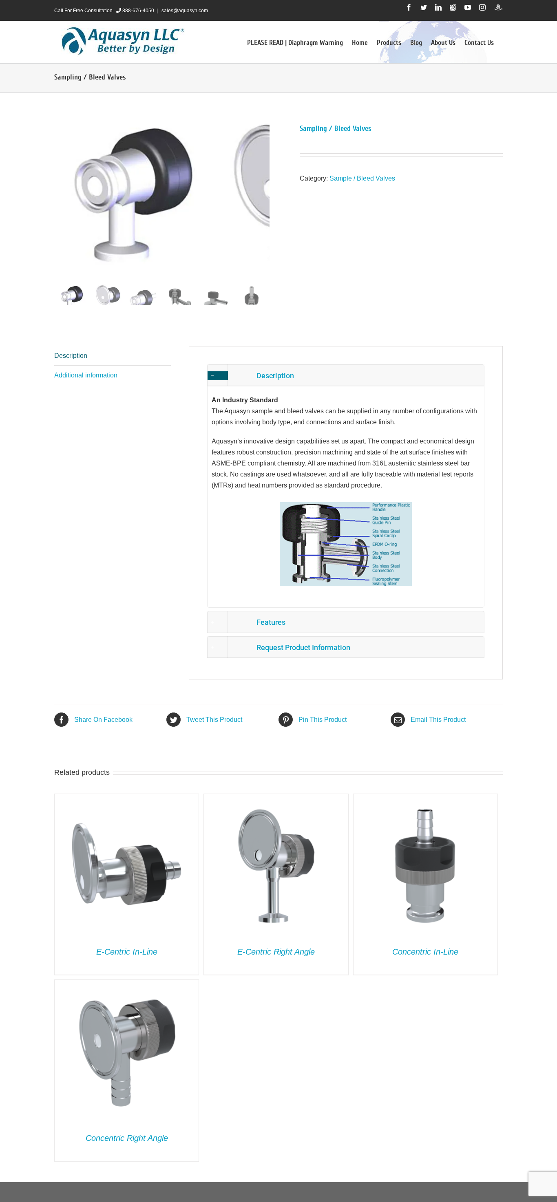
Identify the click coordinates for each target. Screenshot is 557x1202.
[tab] (112, 356)
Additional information (85, 375)
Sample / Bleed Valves (362, 178)
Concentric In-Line (425, 951)
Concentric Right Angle (127, 1138)
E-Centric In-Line (126, 951)
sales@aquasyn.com (184, 10)
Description (70, 355)
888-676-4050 (137, 10)
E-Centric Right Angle (276, 951)
